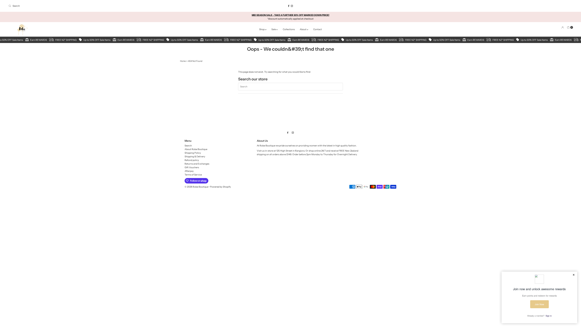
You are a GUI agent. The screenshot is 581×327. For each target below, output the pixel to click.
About (303, 29)
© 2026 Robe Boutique (196, 186)
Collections (289, 29)
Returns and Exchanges (197, 163)
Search (188, 145)
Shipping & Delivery (195, 156)
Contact (317, 29)
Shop (262, 29)
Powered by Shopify (220, 186)
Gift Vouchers (192, 167)
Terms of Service (193, 174)
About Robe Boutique (196, 149)
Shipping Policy (193, 152)
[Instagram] (292, 6)
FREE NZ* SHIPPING (62, 39)
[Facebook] (288, 6)
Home (183, 61)
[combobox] (100, 6)
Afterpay (189, 171)
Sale (273, 29)
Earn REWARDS (35, 39)
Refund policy (192, 160)
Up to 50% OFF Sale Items (93, 39)
